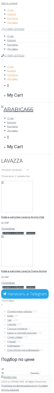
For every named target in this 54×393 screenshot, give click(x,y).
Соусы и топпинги (17, 328)
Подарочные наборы (19, 311)
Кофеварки (13, 345)
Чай (9, 320)
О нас (10, 10)
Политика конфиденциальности (19, 385)
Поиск (4, 300)
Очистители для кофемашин (23, 350)
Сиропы (11, 324)
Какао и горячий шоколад (22, 332)
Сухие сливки (14, 337)
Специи (11, 341)
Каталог (11, 14)
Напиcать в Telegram (27, 294)
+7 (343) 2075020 (14, 29)
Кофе (10, 315)
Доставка (12, 22)
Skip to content (9, 3)
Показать (34, 373)
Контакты (12, 18)
